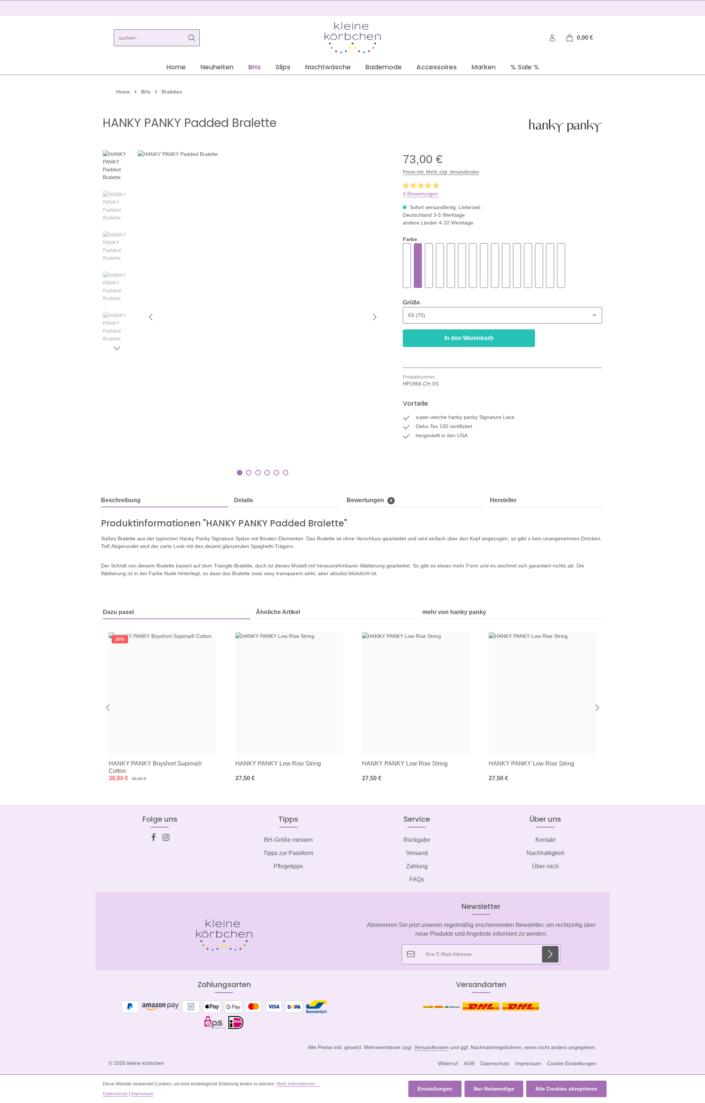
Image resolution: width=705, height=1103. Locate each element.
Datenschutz (494, 1063)
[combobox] (149, 37)
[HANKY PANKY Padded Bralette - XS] (451, 265)
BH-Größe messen (288, 840)
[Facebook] (154, 839)
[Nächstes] (374, 317)
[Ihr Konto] (552, 38)
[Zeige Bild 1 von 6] (239, 472)
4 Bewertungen (420, 194)
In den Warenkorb (469, 338)
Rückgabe (417, 840)
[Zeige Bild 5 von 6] (276, 472)
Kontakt (545, 840)
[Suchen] (192, 37)
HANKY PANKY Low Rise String (278, 763)
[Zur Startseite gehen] (352, 37)
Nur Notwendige (494, 1089)
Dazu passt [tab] (118, 612)
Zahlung (417, 866)
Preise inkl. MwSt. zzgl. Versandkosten (441, 172)
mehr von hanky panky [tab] (454, 612)
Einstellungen (434, 1089)
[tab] (164, 500)
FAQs (416, 879)
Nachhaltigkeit (545, 853)
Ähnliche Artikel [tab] (278, 612)
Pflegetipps (288, 866)
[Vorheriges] (151, 317)
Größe (411, 302)
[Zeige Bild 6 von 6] (285, 472)
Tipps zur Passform (288, 853)
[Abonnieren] (550, 954)
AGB (469, 1063)
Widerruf (448, 1063)
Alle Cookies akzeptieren (566, 1089)
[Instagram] (166, 839)
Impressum (528, 1063)
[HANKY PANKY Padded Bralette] (262, 316)
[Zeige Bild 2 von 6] (249, 472)
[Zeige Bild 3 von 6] (258, 472)
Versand (417, 853)
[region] (245, 316)
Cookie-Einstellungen (571, 1063)
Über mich (545, 866)
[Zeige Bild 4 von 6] (267, 472)
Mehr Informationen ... (298, 1083)
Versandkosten (431, 1047)
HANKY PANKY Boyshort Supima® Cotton (155, 767)
